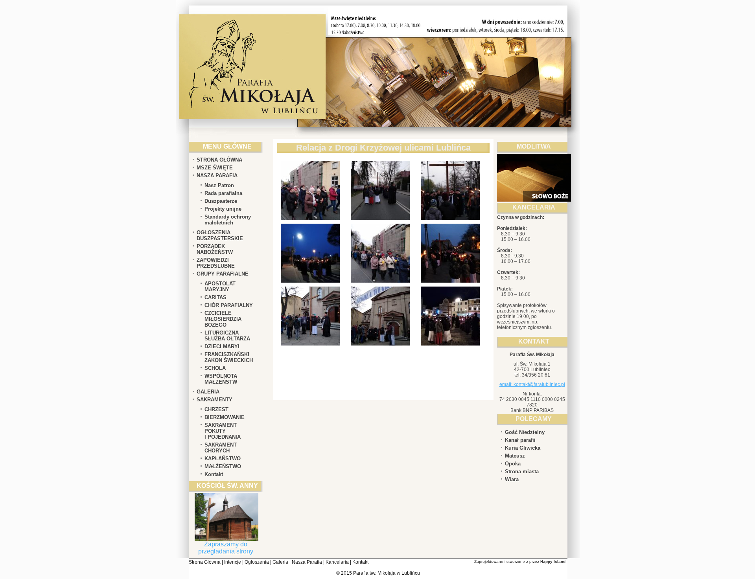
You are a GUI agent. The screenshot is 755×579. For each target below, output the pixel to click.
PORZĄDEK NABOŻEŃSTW (215, 249)
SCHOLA (215, 368)
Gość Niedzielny (525, 432)
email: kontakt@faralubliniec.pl (532, 384)
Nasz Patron (219, 185)
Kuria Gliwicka (522, 448)
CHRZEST (216, 409)
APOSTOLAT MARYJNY (220, 286)
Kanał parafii (520, 440)
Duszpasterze (220, 201)
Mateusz (515, 456)
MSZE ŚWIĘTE (215, 168)
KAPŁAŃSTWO (222, 458)
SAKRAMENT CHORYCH (220, 448)
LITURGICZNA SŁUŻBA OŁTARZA (227, 336)
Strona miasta (522, 471)
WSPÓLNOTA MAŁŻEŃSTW (220, 379)
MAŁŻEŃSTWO (222, 466)
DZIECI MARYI (221, 346)
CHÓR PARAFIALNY (228, 305)
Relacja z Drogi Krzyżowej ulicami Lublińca (383, 148)
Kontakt (213, 474)
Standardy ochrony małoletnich (227, 220)
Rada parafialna (223, 193)
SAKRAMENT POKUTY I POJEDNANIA (222, 431)
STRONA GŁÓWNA (219, 160)
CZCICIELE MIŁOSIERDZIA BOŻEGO (222, 319)
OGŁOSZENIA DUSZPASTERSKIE (220, 235)
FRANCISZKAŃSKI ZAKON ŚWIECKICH (228, 357)
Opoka (513, 464)
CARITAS (215, 297)
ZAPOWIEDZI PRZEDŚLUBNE (216, 263)
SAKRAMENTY (214, 400)
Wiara (512, 479)
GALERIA (208, 392)
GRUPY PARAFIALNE (223, 274)
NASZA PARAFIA (217, 175)
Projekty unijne (222, 209)
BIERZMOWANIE (224, 417)
